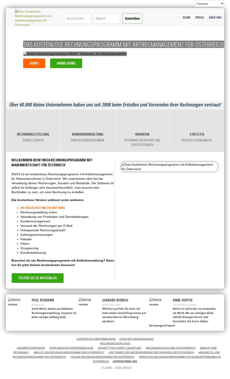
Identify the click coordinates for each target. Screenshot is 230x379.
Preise (199, 17)
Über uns (215, 17)
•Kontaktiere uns (125, 361)
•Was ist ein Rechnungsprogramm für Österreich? (68, 352)
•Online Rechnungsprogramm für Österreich (102, 356)
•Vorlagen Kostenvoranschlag (71, 348)
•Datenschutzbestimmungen (96, 339)
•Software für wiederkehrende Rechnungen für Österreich (151, 352)
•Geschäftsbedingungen (136, 339)
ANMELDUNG (66, 63)
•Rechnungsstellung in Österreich (170, 348)
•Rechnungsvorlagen (115, 343)
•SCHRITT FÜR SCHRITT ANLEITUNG (119, 348)
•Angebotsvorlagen (31, 348)
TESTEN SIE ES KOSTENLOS (37, 277)
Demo (34, 63)
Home (186, 17)
